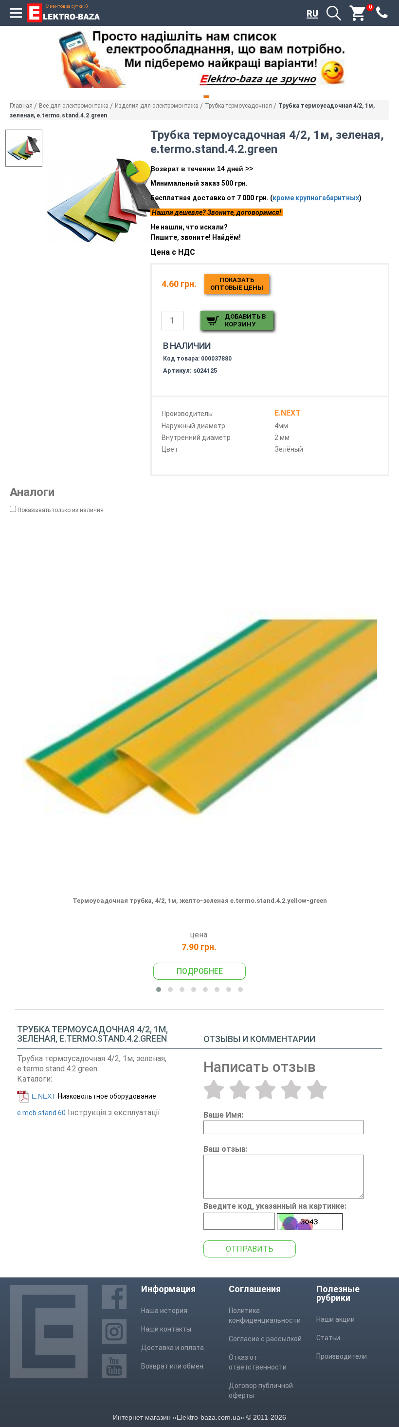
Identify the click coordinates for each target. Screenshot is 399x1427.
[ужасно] (213, 1089)
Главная (21, 105)
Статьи (328, 1338)
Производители (341, 1356)
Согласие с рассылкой (265, 1339)
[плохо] (239, 1089)
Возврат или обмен (172, 1366)
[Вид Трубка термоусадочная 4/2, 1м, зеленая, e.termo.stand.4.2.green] (23, 148)
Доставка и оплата (172, 1347)
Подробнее (200, 971)
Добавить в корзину (245, 320)
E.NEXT (44, 1096)
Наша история (164, 1310)
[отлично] (317, 1089)
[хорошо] (291, 1089)
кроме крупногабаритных (315, 198)
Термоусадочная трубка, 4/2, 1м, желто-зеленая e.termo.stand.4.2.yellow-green (200, 900)
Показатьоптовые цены (236, 283)
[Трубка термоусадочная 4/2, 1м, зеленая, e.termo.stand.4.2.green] (104, 199)
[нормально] (265, 1089)
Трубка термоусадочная (238, 105)
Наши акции (335, 1319)
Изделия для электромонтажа (157, 105)
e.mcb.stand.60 (41, 1113)
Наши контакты (166, 1329)
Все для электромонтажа (74, 105)
